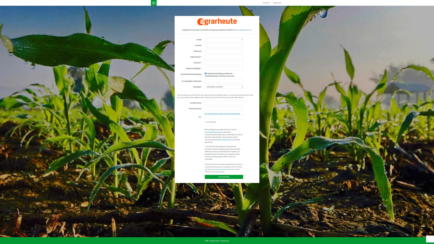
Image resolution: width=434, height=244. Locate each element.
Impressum (225, 241)
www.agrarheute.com (243, 30)
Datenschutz (214, 241)
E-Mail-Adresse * (195, 57)
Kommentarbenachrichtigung (191, 74)
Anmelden (266, 3)
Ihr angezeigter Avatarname (191, 81)
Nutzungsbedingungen (213, 132)
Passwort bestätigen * (193, 68)
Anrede (198, 40)
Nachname (197, 51)
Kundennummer (195, 103)
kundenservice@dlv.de (221, 169)
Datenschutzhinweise (223, 140)
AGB (206, 241)
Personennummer (195, 109)
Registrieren (277, 3)
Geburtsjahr (197, 87)
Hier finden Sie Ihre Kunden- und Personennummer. (222, 114)
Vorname (198, 45)
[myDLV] (154, 3)
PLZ (200, 117)
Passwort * (197, 63)
